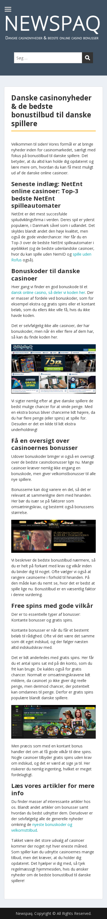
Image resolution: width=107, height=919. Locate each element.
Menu (10, 9)
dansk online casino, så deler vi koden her (48, 292)
